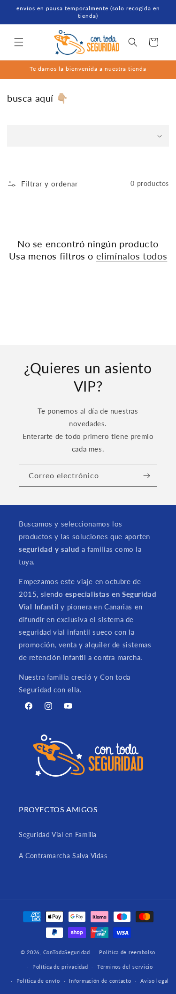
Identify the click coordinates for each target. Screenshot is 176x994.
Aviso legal (154, 981)
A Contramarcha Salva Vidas (63, 856)
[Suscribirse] (146, 476)
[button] (18, 42)
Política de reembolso (127, 952)
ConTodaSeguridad (66, 952)
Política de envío (38, 981)
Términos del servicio (125, 967)
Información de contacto (100, 981)
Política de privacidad (60, 967)
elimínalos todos (132, 255)
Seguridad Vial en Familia (58, 834)
